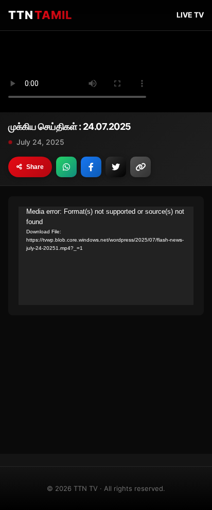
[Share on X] (115, 167)
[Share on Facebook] (91, 167)
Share (35, 167)
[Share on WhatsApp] (66, 167)
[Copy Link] (140, 167)
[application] (106, 256)
